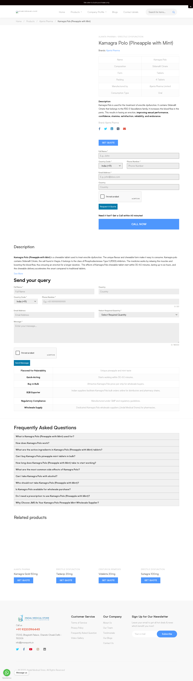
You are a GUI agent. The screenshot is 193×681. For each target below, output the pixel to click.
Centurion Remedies (110, 569)
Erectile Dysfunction (130, 36)
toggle (190, 6)
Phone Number (134, 161)
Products (30, 21)
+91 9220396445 (28, 629)
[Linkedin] (112, 128)
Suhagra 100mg (150, 573)
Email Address (105, 172)
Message (18, 322)
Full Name (103, 151)
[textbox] (136, 314)
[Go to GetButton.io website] (6, 678)
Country (102, 183)
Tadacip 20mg (64, 573)
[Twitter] (106, 128)
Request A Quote (108, 206)
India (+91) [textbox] (106, 165)
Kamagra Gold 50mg (26, 573)
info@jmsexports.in (25, 642)
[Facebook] (99, 128)
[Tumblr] (118, 128)
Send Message (22, 363)
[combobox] (111, 166)
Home (19, 21)
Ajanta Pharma (46, 21)
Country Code (105, 161)
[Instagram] (38, 649)
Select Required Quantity (110, 310)
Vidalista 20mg (107, 573)
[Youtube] (30, 649)
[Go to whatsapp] (6, 672)
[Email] (124, 128)
